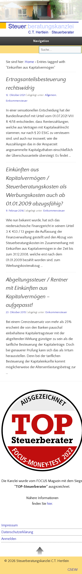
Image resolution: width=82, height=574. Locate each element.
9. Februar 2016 (15, 210)
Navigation (41, 41)
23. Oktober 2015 (16, 312)
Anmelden (8, 539)
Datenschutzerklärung (17, 532)
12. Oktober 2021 (15, 95)
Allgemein (50, 95)
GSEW (73, 570)
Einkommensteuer (16, 100)
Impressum (9, 525)
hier (49, 504)
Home (29, 62)
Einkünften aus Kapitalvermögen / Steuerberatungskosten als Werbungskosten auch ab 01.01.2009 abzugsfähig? (36, 187)
